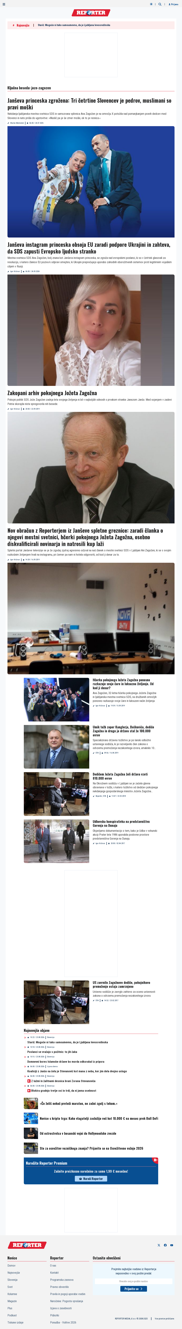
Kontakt (54, 1272)
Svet (10, 1287)
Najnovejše (13, 1272)
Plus (9, 1308)
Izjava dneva (52, 1066)
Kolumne (12, 1294)
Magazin (12, 1301)
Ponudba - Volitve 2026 (63, 1322)
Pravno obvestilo (59, 1287)
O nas (53, 1265)
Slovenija (50, 1037)
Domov (11, 1265)
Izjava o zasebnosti (61, 1308)
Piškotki (54, 1315)
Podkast (12, 1315)
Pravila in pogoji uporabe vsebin (67, 1294)
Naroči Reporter (93, 1179)
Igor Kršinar (15, 271)
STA (97, 753)
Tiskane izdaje (15, 1322)
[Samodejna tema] (151, 4)
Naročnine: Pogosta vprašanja (66, 1301)
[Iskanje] (160, 4)
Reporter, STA (101, 796)
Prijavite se (131, 1289)
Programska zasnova (61, 1279)
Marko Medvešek (17, 123)
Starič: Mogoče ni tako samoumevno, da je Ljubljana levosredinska (74, 25)
